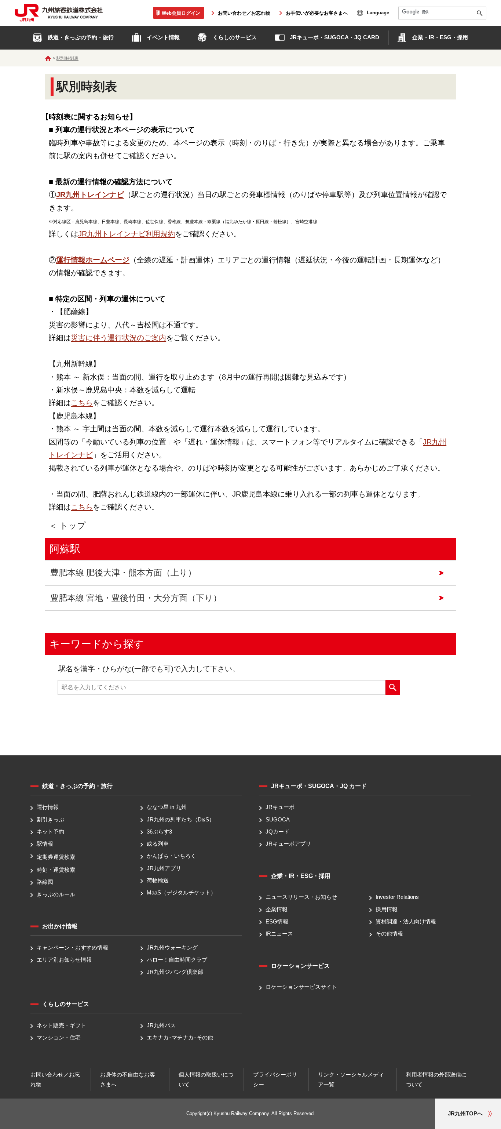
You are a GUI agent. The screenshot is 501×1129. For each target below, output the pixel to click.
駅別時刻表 (67, 58)
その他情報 (389, 933)
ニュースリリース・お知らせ (301, 897)
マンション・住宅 (59, 1037)
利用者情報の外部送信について (436, 1079)
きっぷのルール (56, 894)
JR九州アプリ (164, 868)
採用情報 (387, 909)
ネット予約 (50, 831)
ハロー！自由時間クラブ (177, 959)
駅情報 (45, 844)
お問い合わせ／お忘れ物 (244, 13)
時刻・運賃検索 (56, 870)
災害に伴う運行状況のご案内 (118, 338)
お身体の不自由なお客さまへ (127, 1079)
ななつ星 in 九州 (167, 807)
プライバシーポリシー (275, 1079)
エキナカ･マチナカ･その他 (180, 1037)
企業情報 (277, 909)
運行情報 (48, 807)
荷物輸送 (158, 880)
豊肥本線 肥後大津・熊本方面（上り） (123, 572)
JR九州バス (161, 1025)
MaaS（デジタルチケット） (181, 892)
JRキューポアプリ (288, 844)
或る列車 (158, 844)
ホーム (48, 58)
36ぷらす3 (159, 831)
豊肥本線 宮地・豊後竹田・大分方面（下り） (136, 598)
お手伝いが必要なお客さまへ (317, 13)
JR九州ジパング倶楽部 (175, 972)
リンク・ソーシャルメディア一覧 (351, 1079)
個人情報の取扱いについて (206, 1079)
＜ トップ (67, 525)
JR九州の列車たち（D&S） (181, 819)
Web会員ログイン (181, 12)
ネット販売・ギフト (61, 1025)
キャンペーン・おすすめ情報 (72, 947)
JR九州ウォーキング (172, 947)
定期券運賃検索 (56, 857)
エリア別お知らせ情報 (64, 959)
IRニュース (279, 933)
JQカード (277, 831)
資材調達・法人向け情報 (406, 921)
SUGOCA (278, 819)
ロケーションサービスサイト (301, 987)
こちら (82, 403)
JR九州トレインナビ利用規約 (126, 234)
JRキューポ (280, 807)
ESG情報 (277, 921)
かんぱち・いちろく (171, 856)
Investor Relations (397, 897)
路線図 (45, 882)
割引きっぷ (50, 819)
